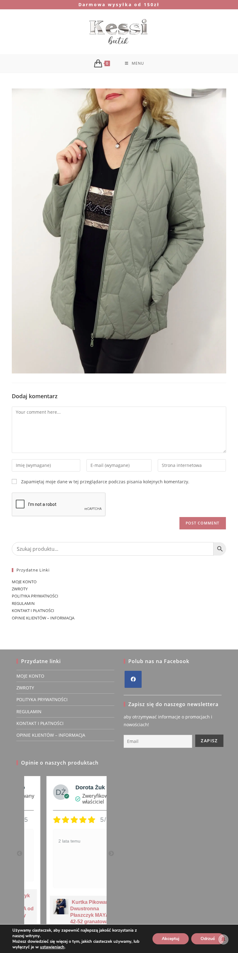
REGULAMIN (23, 603)
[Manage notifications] (223, 939)
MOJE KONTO (24, 581)
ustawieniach (52, 947)
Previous (19, 854)
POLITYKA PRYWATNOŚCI (35, 596)
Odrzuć (208, 939)
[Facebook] (133, 679)
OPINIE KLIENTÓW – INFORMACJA (43, 618)
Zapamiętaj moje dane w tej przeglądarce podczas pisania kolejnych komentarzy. (105, 482)
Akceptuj (170, 939)
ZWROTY (20, 589)
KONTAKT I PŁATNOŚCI (33, 610)
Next (111, 854)
